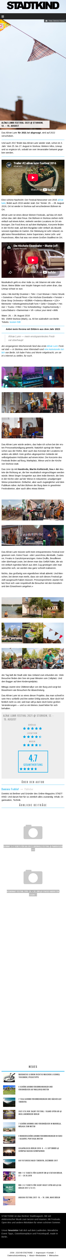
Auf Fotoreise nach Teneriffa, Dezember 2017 (38, 1160)
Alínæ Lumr (52, 346)
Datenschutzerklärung (17, 1255)
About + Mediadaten (37, 1255)
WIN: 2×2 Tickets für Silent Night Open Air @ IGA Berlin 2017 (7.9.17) (39, 1186)
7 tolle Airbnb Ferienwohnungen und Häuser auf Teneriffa (39, 1100)
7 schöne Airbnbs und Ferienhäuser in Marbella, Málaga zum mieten (39, 1125)
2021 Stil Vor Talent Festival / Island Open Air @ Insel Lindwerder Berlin (40, 1112)
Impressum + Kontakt (45, 1253)
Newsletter (13, 1230)
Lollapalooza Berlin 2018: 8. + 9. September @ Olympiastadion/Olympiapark (38, 1149)
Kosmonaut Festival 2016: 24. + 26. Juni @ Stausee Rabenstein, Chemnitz (33, 893)
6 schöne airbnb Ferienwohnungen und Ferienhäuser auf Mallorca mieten (35, 1088)
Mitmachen (53, 1255)
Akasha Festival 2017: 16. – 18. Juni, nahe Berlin (39, 1197)
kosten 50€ (15, 322)
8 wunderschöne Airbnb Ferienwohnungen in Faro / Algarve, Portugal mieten (40, 1137)
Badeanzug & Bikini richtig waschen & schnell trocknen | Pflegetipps (39, 1075)
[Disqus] (33, 944)
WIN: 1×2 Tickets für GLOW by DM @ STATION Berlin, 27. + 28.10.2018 (40, 1174)
